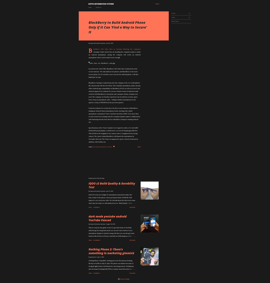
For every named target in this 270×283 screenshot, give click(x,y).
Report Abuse (175, 21)
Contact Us (98, 7)
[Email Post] (114, 147)
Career (90, 7)
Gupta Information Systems (101, 4)
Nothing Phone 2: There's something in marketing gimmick (111, 251)
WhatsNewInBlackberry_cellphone (102, 147)
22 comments (96, 240)
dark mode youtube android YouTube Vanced (108, 218)
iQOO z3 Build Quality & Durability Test (112, 185)
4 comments (96, 207)
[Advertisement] (112, 160)
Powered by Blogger (125, 279)
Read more (132, 207)
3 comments (96, 273)
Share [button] (139, 147)
